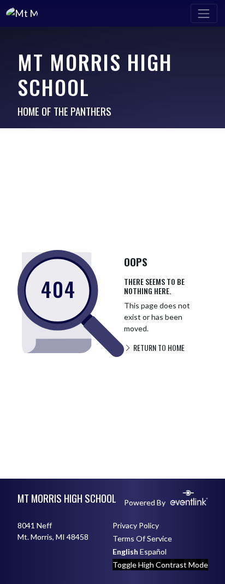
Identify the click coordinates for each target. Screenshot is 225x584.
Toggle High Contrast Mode (160, 564)
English (125, 551)
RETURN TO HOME (158, 347)
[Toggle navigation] (204, 13)
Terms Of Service (142, 538)
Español (153, 551)
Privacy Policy (135, 525)
